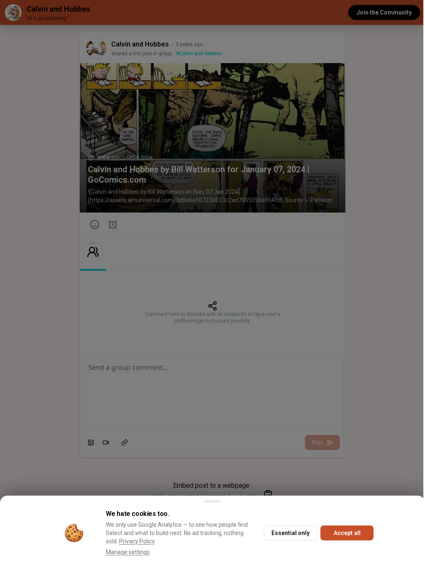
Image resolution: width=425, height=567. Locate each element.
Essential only (290, 533)
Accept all (347, 533)
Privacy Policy (137, 541)
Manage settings (128, 552)
